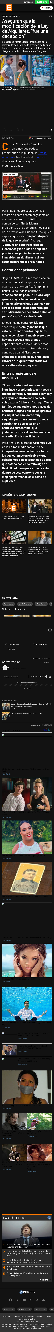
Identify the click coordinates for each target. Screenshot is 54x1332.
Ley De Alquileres (25, 604)
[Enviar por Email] (24, 130)
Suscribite (42, 2)
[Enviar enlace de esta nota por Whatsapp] (17, 130)
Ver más (44, 1280)
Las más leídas (14, 1217)
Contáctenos (40, 1309)
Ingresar (28, 2)
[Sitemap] (43, 1300)
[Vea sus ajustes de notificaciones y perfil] (51, 2)
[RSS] (37, 1300)
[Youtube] (24, 1300)
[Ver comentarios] (50, 16)
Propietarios (41, 604)
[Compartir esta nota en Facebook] (4, 130)
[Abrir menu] (2, 8)
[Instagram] (31, 1300)
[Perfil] (27, 1293)
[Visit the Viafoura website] (46, 725)
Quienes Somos (24, 1309)
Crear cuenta (46, 658)
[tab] (11, 677)
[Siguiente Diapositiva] (50, 630)
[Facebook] (10, 1300)
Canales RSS (8, 1309)
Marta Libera (8, 604)
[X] (17, 1300)
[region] (27, 692)
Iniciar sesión (36, 658)
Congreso (40, 157)
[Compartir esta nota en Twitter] (11, 130)
